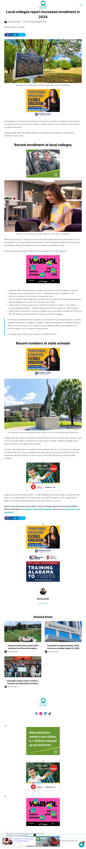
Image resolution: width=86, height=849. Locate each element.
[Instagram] (40, 713)
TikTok (35, 509)
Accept (10, 841)
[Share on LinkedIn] (15, 35)
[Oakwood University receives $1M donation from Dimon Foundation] (22, 631)
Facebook (27, 509)
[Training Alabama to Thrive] (43, 567)
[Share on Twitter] (22, 35)
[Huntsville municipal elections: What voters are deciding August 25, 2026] (63, 631)
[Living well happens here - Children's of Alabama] (43, 476)
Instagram (47, 509)
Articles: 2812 (43, 603)
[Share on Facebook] (7, 35)
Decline (21, 841)
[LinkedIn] (45, 713)
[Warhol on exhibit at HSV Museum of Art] (43, 269)
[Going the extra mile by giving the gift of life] (43, 163)
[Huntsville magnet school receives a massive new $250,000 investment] (22, 666)
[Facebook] (36, 713)
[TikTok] (49, 713)
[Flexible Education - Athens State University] (43, 103)
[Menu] (81, 5)
